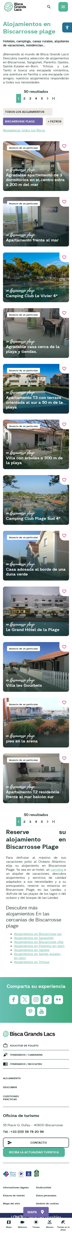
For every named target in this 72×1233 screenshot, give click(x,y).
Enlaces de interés (14, 1195)
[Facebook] (13, 999)
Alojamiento (12, 1078)
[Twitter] (24, 999)
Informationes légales (16, 1187)
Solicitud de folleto (24, 1045)
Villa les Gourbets (24, 685)
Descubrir (10, 1087)
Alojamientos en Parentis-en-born (39, 946)
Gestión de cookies (47, 1203)
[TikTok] (47, 999)
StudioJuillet (43, 1187)
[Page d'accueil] (15, 6)
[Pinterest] (30, 1011)
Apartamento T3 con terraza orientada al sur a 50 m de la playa (34, 402)
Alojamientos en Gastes (31, 950)
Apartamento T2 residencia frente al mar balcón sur (32, 794)
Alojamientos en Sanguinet (34, 938)
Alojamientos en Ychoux (31, 962)
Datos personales (46, 1195)
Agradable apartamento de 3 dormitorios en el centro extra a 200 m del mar (35, 179)
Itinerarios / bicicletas (26, 1063)
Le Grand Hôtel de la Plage (32, 629)
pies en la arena (22, 740)
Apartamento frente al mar (32, 239)
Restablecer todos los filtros (24, 130)
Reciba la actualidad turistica (34, 1152)
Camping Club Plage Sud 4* (33, 518)
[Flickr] (58, 999)
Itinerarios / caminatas (26, 1054)
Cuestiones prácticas (11, 1098)
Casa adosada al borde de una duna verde (36, 572)
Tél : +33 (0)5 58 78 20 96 (23, 1132)
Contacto (38, 1142)
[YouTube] (41, 1011)
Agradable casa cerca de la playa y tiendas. (33, 349)
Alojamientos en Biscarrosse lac (38, 934)
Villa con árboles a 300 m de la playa (34, 460)
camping (57, 869)
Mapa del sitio (11, 1203)
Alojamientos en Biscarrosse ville (38, 942)
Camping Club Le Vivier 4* (32, 295)
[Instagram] (36, 999)
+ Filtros (54, 121)
